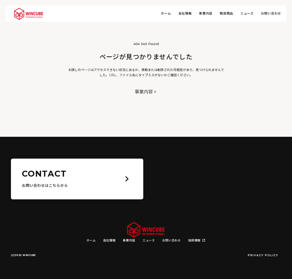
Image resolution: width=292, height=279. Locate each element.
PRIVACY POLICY (263, 255)
